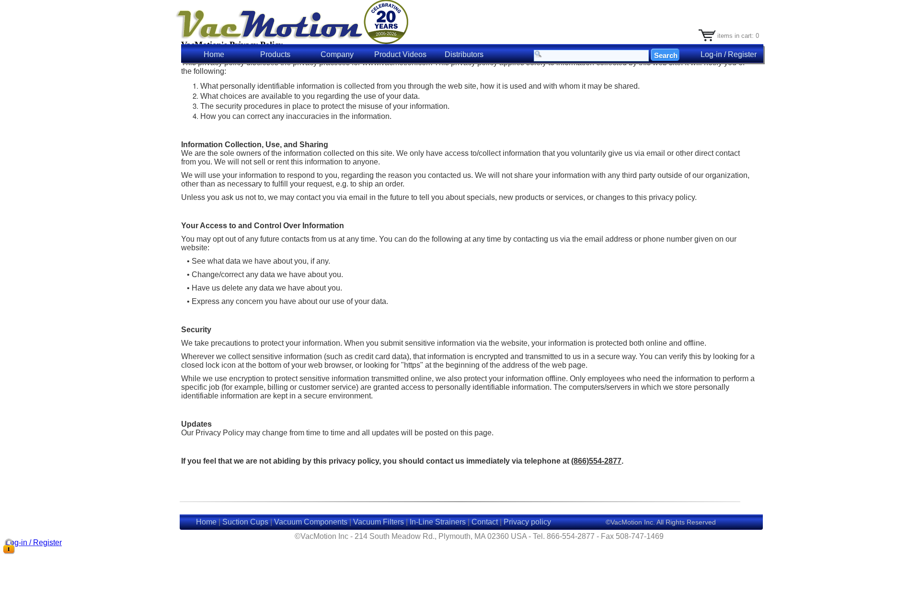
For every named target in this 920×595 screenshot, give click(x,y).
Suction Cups (245, 522)
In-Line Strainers (438, 522)
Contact (485, 522)
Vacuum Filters (378, 522)
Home (214, 54)
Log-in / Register (33, 542)
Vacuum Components (310, 522)
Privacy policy (527, 522)
